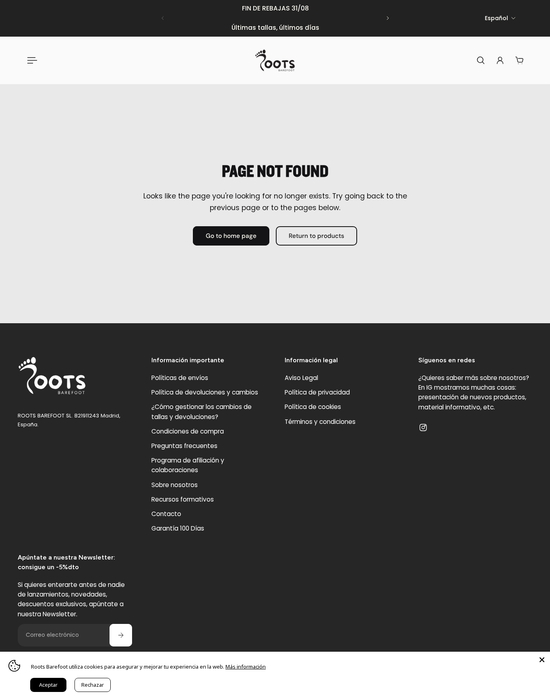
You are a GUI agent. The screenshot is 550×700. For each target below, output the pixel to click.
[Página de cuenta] (500, 60)
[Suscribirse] (121, 635)
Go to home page (231, 236)
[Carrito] (519, 60)
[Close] (542, 660)
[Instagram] (423, 427)
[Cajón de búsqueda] (480, 60)
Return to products (316, 236)
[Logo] (275, 60)
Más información (245, 666)
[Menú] (31, 60)
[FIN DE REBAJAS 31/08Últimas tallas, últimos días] (275, 18)
